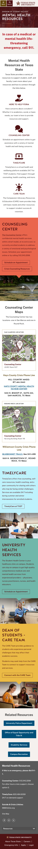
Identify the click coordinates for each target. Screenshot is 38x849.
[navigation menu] (3, 3)
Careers (27, 841)
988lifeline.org (8, 808)
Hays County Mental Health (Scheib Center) (19, 387)
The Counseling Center (12, 235)
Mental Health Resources (16, 765)
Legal (31, 845)
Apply (23, 845)
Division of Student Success (15, 12)
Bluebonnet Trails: (12, 454)
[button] (19, 350)
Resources (7, 828)
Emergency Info (11, 845)
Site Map (5, 814)
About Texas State (13, 841)
